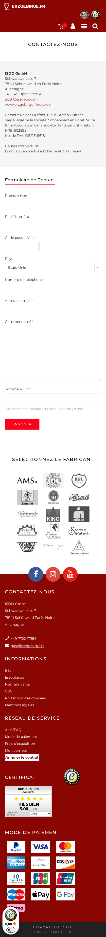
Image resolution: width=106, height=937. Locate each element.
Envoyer (22, 424)
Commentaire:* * (19, 321)
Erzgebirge (14, 677)
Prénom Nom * (18, 195)
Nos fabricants (17, 684)
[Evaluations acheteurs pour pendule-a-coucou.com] (28, 803)
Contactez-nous (29, 592)
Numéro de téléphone (24, 279)
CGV (9, 691)
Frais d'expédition (20, 743)
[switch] (10, 930)
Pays (9, 258)
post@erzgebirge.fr (21, 99)
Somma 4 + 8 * (17, 389)
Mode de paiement (21, 736)
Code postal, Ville (20, 237)
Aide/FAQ (13, 730)
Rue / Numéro (17, 216)
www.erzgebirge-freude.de (28, 104)
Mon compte (16, 750)
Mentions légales (19, 705)
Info (8, 670)
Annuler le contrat (21, 757)
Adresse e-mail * (19, 300)
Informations (26, 659)
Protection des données (25, 698)
